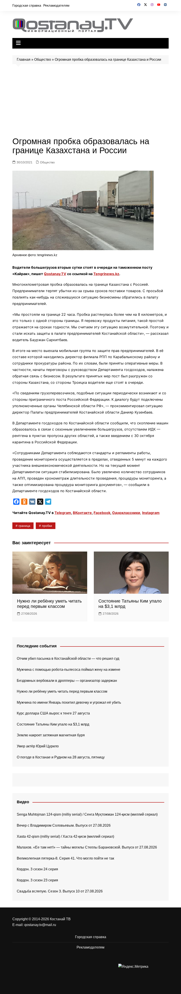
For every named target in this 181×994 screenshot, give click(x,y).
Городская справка (26, 5)
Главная (23, 59)
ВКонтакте (82, 512)
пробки (47, 525)
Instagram (151, 512)
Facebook (102, 512)
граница (24, 525)
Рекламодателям (56, 5)
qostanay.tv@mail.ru (40, 925)
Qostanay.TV (55, 274)
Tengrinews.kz (106, 274)
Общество (42, 59)
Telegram (63, 512)
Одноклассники (126, 512)
